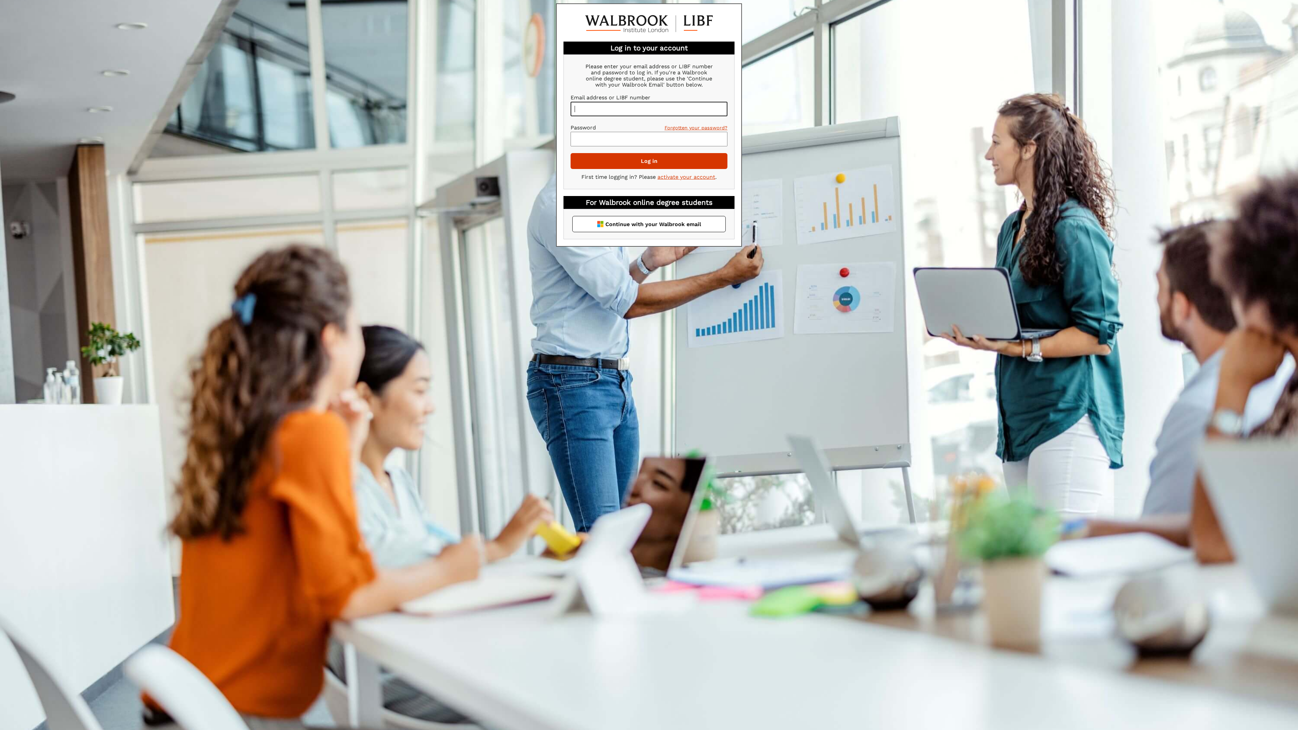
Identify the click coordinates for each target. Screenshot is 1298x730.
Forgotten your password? (696, 127)
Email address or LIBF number (610, 97)
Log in (649, 161)
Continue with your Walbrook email (653, 224)
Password (583, 127)
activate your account (686, 177)
